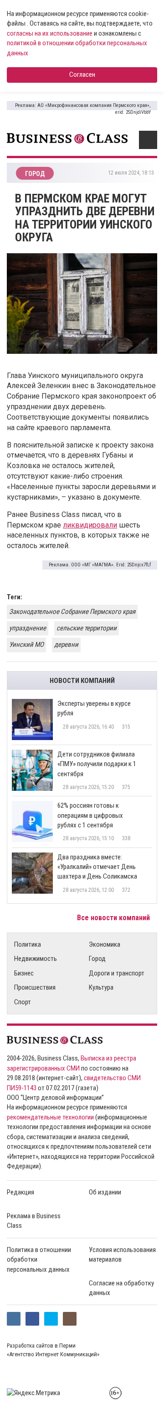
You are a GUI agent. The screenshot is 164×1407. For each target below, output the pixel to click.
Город (97, 958)
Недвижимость (35, 958)
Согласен (82, 74)
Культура (101, 987)
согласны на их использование (49, 33)
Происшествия (35, 987)
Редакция (20, 1192)
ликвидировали (90, 525)
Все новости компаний (114, 917)
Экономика (104, 944)
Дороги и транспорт (116, 973)
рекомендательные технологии (50, 1117)
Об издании (105, 1192)
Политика (27, 944)
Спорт (22, 1002)
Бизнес (24, 973)
